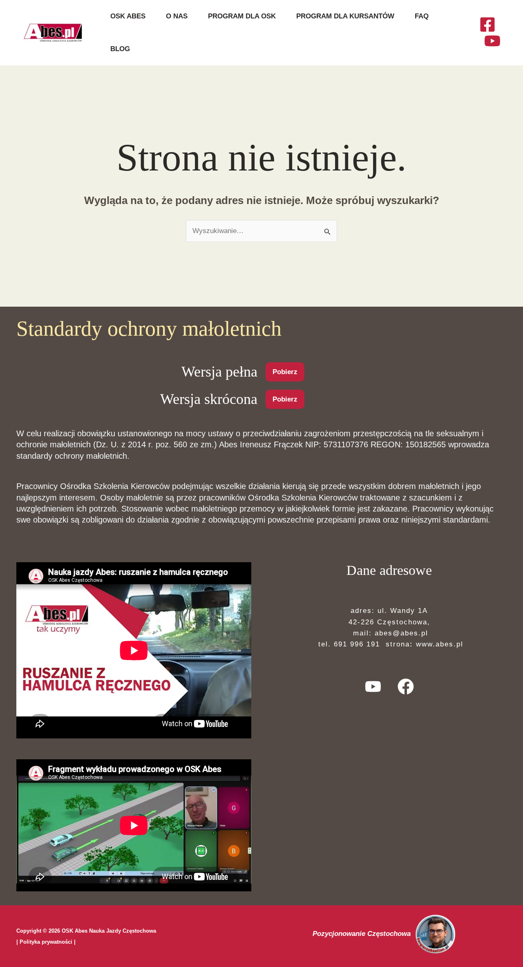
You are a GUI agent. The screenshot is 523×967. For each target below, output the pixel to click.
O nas (177, 16)
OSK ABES (127, 16)
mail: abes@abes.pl (389, 633)
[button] (285, 371)
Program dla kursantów (345, 16)
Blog (120, 49)
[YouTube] (492, 41)
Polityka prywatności (46, 942)
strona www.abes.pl (423, 644)
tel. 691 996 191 (347, 644)
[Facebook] (487, 24)
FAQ (422, 16)
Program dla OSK (242, 16)
